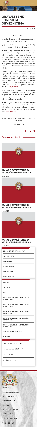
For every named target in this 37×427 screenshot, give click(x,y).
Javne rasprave (8, 271)
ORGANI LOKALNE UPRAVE (11, 392)
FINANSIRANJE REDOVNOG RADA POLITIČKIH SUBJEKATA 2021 (16, 326)
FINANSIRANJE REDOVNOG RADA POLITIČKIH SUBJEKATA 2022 (16, 319)
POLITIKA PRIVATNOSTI (10, 418)
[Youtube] (9, 423)
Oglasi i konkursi (8, 256)
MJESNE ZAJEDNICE (9, 400)
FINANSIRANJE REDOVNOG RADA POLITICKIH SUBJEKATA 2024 (16, 305)
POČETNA (6, 388)
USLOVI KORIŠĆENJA (9, 414)
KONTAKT (6, 405)
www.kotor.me (11, 111)
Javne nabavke (7, 261)
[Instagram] (5, 423)
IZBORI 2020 (6, 337)
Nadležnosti (7, 287)
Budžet (5, 292)
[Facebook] (2, 423)
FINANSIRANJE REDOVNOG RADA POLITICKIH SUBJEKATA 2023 (16, 312)
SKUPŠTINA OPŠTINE (9, 396)
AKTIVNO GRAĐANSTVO (10, 410)
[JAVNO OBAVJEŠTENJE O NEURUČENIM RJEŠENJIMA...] (18, 155)
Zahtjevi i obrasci (8, 266)
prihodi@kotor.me (12, 87)
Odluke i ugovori (8, 276)
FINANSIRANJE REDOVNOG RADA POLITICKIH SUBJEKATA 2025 (16, 298)
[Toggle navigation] (32, 3)
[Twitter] (13, 423)
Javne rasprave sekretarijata (13, 332)
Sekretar (6, 282)
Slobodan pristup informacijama (14, 251)
